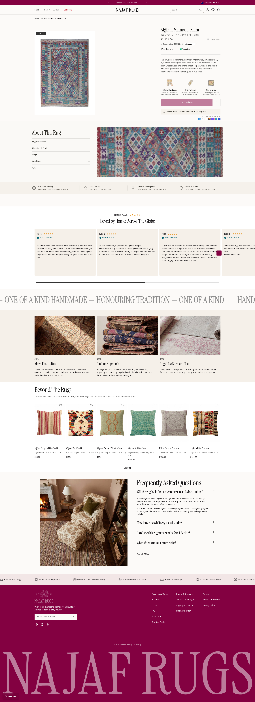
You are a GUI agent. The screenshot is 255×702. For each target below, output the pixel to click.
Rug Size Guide (158, 622)
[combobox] (185, 10)
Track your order (183, 610)
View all (127, 467)
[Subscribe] (74, 617)
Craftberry (137, 645)
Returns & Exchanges (185, 599)
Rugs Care (156, 616)
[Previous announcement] (108, 2)
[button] (37, 10)
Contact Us (156, 605)
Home (37, 18)
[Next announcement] (146, 2)
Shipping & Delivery (184, 605)
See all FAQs (143, 554)
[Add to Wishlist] (216, 102)
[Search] (200, 10)
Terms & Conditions (211, 599)
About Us (156, 599)
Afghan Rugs (45, 18)
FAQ (153, 610)
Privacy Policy (209, 605)
